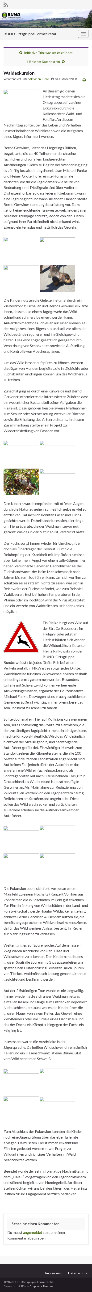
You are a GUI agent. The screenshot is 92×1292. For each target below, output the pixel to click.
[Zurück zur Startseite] (46, 18)
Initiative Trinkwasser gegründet (48, 53)
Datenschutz (77, 1273)
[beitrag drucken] (84, 79)
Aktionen (35, 79)
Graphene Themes (41, 1286)
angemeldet (32, 1232)
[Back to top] (81, 1281)
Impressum (53, 1273)
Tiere (45, 79)
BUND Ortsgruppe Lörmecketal (30, 33)
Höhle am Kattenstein (43, 62)
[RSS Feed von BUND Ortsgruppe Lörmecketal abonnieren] (6, 3)
